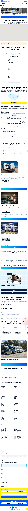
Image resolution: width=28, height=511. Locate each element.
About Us (2, 474)
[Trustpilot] (20, 456)
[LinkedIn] (12, 456)
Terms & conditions (4, 478)
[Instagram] (16, 456)
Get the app (3, 472)
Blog (2, 473)
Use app (26, 1)
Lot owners (3, 485)
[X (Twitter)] (25, 456)
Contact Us (2, 486)
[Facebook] (3, 456)
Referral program (3, 476)
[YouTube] (8, 456)
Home (2, 469)
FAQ (2, 477)
